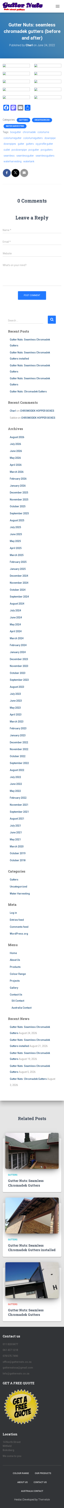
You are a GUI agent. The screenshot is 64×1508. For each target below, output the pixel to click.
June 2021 (16, 832)
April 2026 (16, 464)
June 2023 (16, 700)
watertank (28, 161)
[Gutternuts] (24, 6)
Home (13, 953)
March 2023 (16, 721)
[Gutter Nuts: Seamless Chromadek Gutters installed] (32, 1215)
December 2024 (19, 575)
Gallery (14, 987)
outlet (7, 149)
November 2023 (19, 666)
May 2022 (15, 791)
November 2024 (19, 582)
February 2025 (18, 561)
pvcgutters (47, 149)
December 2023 (19, 659)
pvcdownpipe (19, 149)
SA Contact (18, 1000)
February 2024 (18, 645)
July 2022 (15, 777)
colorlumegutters (33, 138)
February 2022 (18, 797)
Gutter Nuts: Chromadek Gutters (28, 391)
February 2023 (18, 728)
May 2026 (15, 457)
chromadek (29, 132)
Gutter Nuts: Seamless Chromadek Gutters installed (32, 1247)
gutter (21, 143)
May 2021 (15, 839)
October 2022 (17, 756)
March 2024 (16, 638)
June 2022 (16, 783)
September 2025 (19, 513)
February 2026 (18, 478)
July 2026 (15, 444)
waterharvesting (13, 161)
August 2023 (17, 686)
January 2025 (18, 568)
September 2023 (19, 679)
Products (15, 966)
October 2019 (17, 853)
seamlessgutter (25, 155)
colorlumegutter (13, 138)
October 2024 (17, 589)
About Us (15, 959)
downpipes (10, 143)
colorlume (43, 132)
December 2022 (19, 742)
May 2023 (15, 707)
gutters (30, 143)
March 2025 (16, 555)
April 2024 (16, 631)
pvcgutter (33, 149)
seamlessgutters (45, 155)
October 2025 (17, 506)
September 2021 (19, 811)
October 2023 (17, 673)
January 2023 (18, 735)
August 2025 (17, 520)
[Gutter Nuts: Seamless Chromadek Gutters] (32, 1150)
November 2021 (19, 804)
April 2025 (16, 548)
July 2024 (15, 610)
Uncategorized (42, 120)
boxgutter (15, 132)
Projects (15, 980)
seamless (9, 155)
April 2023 (16, 714)
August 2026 (17, 437)
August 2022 (17, 770)
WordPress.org (19, 933)
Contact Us (16, 994)
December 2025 (19, 492)
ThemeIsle (44, 1499)
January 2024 (18, 652)
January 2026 (18, 485)
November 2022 (19, 749)
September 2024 (19, 596)
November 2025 (19, 499)
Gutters (23, 120)
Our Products (43, 1473)
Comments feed (19, 926)
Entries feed (17, 919)
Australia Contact (21, 1007)
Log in (13, 912)
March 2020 (16, 846)
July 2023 (15, 693)
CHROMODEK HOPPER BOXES (37, 410)
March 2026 (16, 471)
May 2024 (15, 624)
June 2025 (16, 534)
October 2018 (17, 860)
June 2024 (16, 617)
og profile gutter (44, 143)
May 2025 (15, 541)
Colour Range (18, 973)
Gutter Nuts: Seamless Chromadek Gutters (26, 1183)
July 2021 (15, 825)
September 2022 (19, 763)
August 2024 (17, 603)
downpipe (49, 138)
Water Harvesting (15, 126)
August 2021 (17, 818)
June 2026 (16, 451)
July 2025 (15, 527)
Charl (13, 410)
